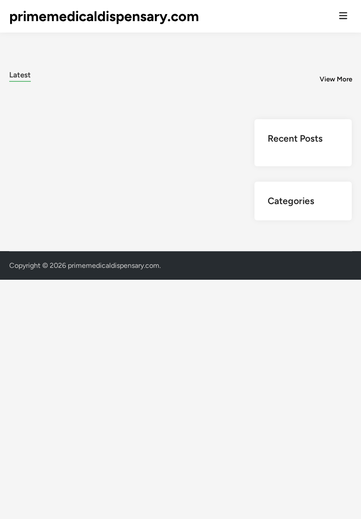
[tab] (20, 74)
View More (336, 79)
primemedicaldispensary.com (104, 16)
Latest (20, 74)
